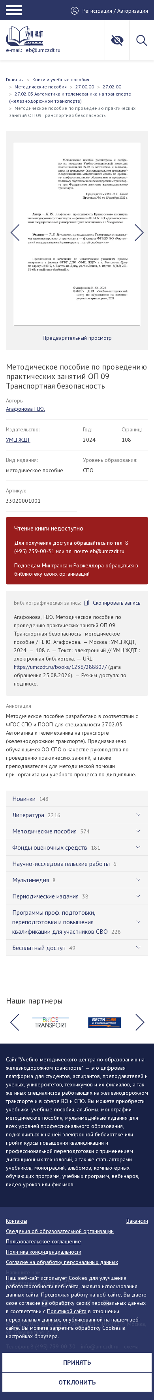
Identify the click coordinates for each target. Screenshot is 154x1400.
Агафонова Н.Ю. (25, 408)
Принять (77, 1362)
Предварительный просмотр (77, 337)
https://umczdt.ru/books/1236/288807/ (60, 666)
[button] (15, 232)
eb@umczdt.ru (43, 50)
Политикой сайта (66, 1311)
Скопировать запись (116, 602)
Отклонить (77, 1382)
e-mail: (14, 50)
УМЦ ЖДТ (18, 439)
